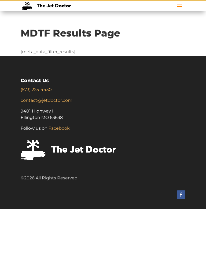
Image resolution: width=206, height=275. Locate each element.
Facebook (59, 128)
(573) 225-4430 (36, 89)
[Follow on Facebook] (181, 194)
